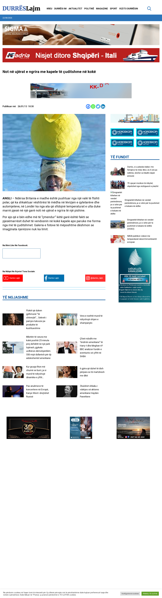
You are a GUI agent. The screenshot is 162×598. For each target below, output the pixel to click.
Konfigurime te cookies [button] (130, 594)
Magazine (102, 8)
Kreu (49, 8)
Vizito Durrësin (128, 8)
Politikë (89, 8)
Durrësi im (60, 8)
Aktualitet (75, 8)
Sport (113, 8)
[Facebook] (88, 106)
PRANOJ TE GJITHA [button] (150, 594)
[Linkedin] (103, 106)
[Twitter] (98, 106)
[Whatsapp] (93, 106)
